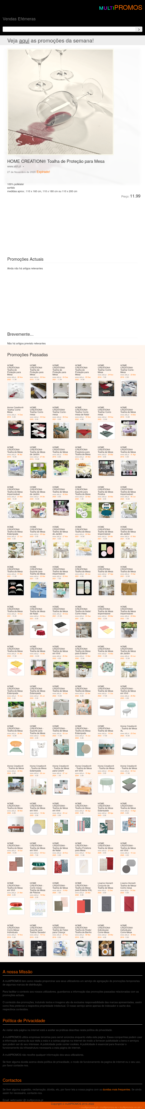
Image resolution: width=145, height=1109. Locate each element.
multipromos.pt (89, 1107)
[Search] (138, 29)
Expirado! (43, 171)
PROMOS (128, 7)
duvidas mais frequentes (116, 1089)
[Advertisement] (47, 225)
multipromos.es (108, 1107)
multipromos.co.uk (130, 1107)
